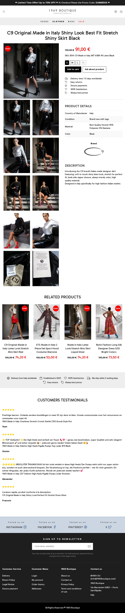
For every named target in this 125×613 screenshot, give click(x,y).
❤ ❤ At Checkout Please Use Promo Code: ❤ (62, 2)
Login (34, 575)
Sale (82, 21)
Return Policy (8, 580)
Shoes (45, 21)
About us (65, 575)
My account (37, 580)
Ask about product (94, 69)
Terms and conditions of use (71, 590)
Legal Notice (8, 584)
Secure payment (10, 588)
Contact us (66, 580)
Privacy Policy (67, 584)
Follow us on (15, 525)
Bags (71, 21)
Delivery (6, 575)
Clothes (58, 21)
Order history (38, 584)
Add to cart (73, 69)
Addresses (36, 588)
